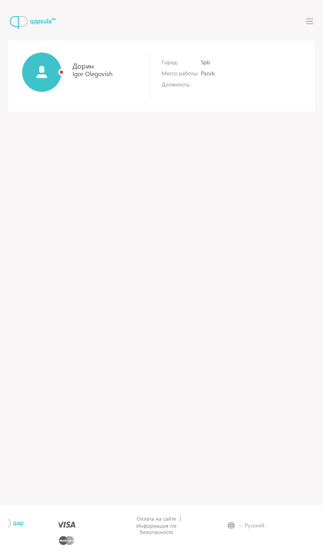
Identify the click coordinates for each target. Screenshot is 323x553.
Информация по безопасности (156, 529)
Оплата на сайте (156, 519)
